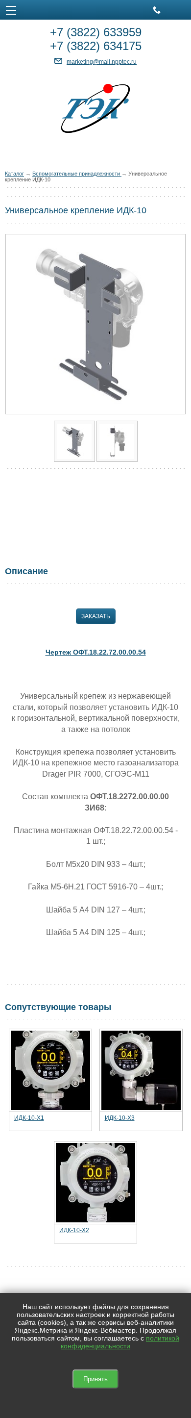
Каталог (14, 174)
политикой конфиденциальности (120, 1342)
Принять (95, 1379)
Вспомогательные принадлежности (76, 174)
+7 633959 (96, 32)
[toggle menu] (11, 10)
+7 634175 (96, 45)
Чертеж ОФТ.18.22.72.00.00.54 (96, 652)
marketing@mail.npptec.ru (102, 61)
